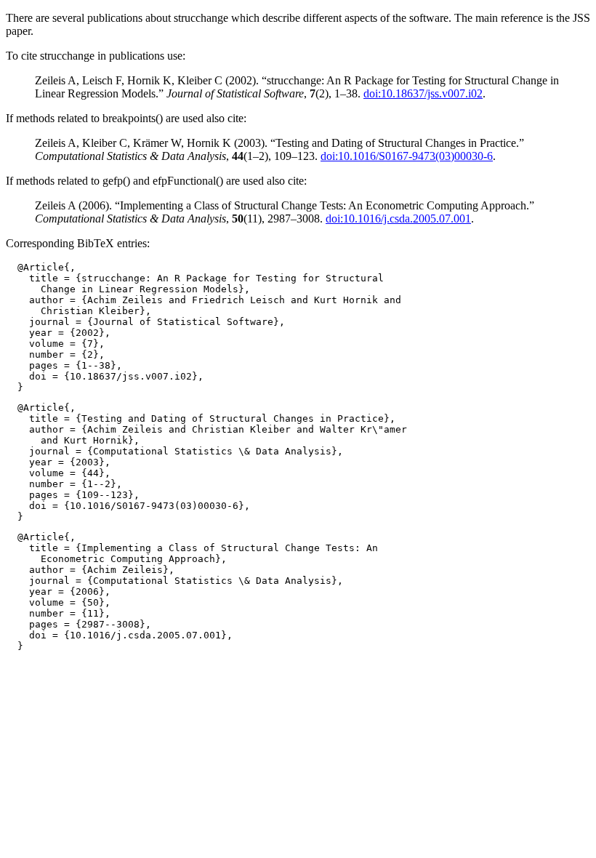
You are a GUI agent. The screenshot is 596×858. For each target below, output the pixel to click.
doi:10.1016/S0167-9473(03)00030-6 (407, 156)
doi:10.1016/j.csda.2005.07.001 (398, 218)
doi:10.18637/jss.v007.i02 (423, 93)
